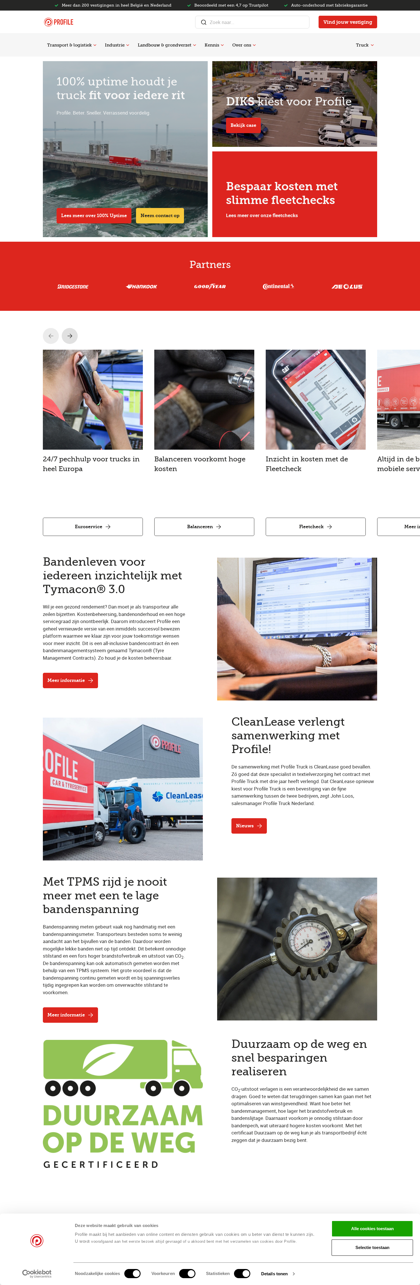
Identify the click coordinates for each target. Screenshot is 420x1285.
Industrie (115, 45)
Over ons (241, 45)
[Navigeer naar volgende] (70, 336)
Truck (362, 45)
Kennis (212, 45)
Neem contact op (160, 215)
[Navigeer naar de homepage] (58, 22)
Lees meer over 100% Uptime (94, 215)
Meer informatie (66, 680)
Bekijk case (243, 125)
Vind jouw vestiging (347, 22)
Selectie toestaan (372, 1247)
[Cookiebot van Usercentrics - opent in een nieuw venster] (37, 1274)
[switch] (187, 1273)
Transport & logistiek (69, 45)
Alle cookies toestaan (372, 1228)
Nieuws (245, 825)
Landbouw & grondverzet (164, 45)
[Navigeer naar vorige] (51, 336)
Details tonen (274, 1273)
